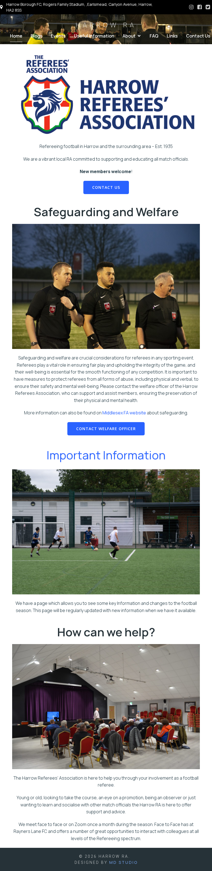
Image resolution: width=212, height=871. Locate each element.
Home (16, 36)
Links (172, 36)
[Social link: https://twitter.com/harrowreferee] (208, 7)
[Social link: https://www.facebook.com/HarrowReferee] (199, 7)
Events (58, 36)
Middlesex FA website (124, 413)
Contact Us (198, 36)
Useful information (94, 36)
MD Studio (123, 862)
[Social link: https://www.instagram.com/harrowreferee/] (191, 7)
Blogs (37, 36)
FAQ (154, 36)
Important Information (106, 455)
